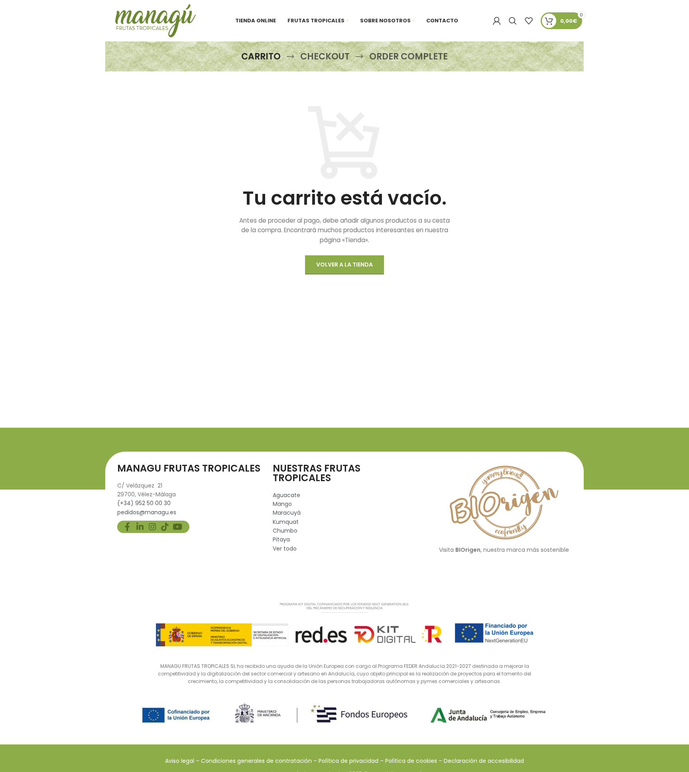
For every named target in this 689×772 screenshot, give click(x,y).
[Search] (513, 21)
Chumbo (285, 531)
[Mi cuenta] (497, 21)
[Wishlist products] (529, 21)
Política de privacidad (349, 761)
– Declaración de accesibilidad (481, 761)
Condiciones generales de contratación (256, 761)
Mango (282, 504)
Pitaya (281, 539)
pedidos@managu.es (146, 512)
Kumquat (286, 522)
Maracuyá (287, 513)
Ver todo (285, 549)
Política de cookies (412, 761)
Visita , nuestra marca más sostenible (504, 550)
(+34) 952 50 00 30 (144, 503)
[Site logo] (154, 20)
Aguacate (286, 495)
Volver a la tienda (344, 265)
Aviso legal (179, 761)
